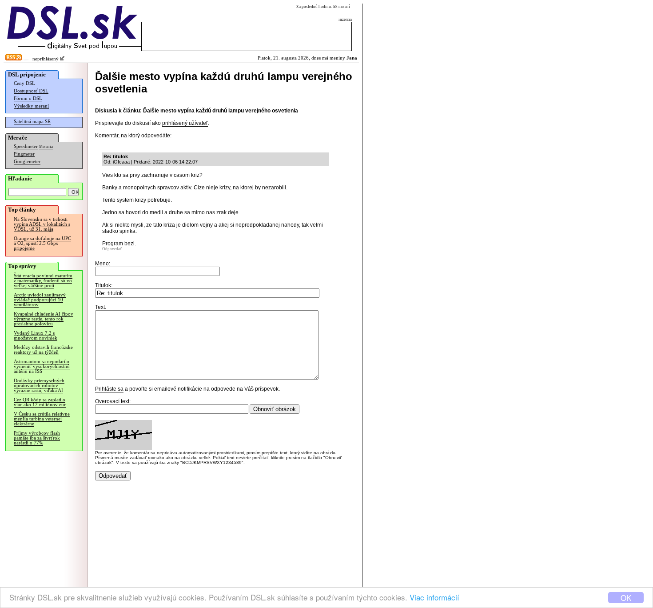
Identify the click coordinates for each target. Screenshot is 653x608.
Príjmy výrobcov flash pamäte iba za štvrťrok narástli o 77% (37, 438)
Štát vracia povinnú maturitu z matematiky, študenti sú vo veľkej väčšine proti (43, 280)
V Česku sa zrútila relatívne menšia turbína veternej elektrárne (42, 419)
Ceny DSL (24, 83)
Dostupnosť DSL (31, 90)
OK (626, 597)
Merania (46, 146)
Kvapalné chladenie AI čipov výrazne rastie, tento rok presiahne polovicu (43, 319)
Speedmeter (26, 146)
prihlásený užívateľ (185, 123)
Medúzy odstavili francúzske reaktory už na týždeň (43, 350)
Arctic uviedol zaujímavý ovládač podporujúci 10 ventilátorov (40, 299)
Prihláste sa (109, 389)
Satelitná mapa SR (32, 121)
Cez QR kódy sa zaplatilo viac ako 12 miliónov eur (40, 402)
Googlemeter (27, 161)
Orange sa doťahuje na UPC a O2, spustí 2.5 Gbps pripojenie (42, 243)
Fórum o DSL (28, 98)
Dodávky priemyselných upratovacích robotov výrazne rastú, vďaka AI (39, 385)
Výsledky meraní (31, 106)
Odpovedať (112, 249)
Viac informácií (434, 597)
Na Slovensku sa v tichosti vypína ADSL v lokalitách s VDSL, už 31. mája (42, 224)
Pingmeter (24, 154)
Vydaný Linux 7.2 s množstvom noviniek (35, 335)
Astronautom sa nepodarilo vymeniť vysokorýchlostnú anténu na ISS (42, 366)
